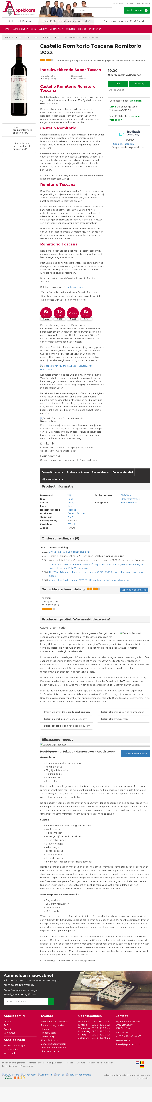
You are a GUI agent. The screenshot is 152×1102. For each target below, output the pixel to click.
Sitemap (81, 1063)
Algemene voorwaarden (101, 1063)
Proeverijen (95, 29)
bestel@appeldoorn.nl (128, 1044)
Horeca (82, 29)
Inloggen (130, 3)
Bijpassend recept (52, 479)
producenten (114, 719)
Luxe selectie (11, 1049)
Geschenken (56, 29)
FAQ (6, 1025)
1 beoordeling (62, 60)
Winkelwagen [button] (137, 10)
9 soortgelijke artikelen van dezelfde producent (122, 60)
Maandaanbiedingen (15, 1045)
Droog (71, 502)
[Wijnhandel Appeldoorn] (18, 8)
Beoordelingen (100, 472)
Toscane (46, 37)
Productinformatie (53, 472)
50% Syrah (126, 495)
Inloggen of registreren (13, 1063)
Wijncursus (9, 1032)
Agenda (8, 1029)
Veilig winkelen (54, 1063)
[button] (46, 313)
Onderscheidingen (78, 472)
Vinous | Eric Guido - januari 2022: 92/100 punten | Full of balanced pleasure (89, 580)
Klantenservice (143, 3)
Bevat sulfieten (129, 502)
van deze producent (65, 719)
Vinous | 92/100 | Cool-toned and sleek (69, 551)
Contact (8, 1021)
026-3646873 (117, 3)
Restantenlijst (48, 1036)
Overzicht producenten (53, 1047)
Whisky (43, 29)
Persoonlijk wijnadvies (52, 1025)
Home (6, 29)
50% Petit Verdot (130, 499)
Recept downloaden (135, 753)
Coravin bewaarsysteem (54, 1044)
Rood (57, 37)
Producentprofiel (123, 472)
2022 (70, 517)
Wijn (33, 29)
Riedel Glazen (48, 1032)
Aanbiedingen (20, 29)
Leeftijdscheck (9, 1066)
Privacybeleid (27, 1066)
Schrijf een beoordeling (84, 60)
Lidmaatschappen (50, 1051)
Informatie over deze (67, 712)
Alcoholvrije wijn (49, 1040)
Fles (118, 83)
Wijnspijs (70, 29)
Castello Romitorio (73, 287)
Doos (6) (139, 83)
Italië (36, 37)
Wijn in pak (9, 1053)
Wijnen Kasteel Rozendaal (55, 1021)
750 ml (71, 524)
